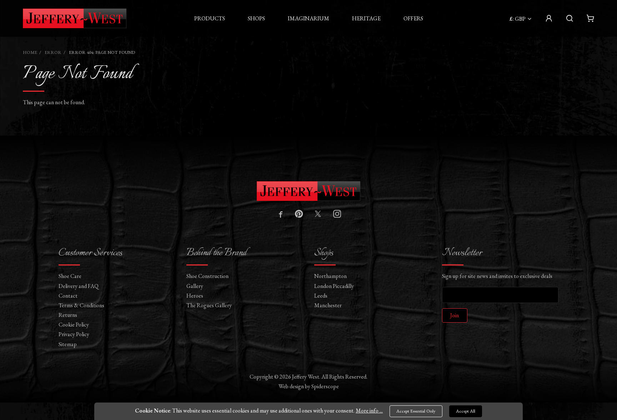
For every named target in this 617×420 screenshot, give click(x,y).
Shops (256, 18)
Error (53, 52)
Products (209, 18)
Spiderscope (325, 386)
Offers (413, 18)
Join (454, 315)
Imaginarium (308, 18)
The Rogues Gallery (209, 305)
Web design (291, 386)
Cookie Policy (74, 324)
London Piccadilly (334, 286)
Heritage (366, 18)
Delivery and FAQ (79, 286)
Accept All (465, 411)
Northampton (330, 276)
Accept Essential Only (416, 411)
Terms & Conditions (81, 305)
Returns (68, 315)
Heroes (194, 295)
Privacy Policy (74, 334)
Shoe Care (70, 276)
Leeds (320, 295)
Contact (68, 295)
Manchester (328, 305)
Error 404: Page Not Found (102, 52)
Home (30, 52)
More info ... (369, 410)
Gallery (194, 286)
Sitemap (68, 344)
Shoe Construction (207, 276)
